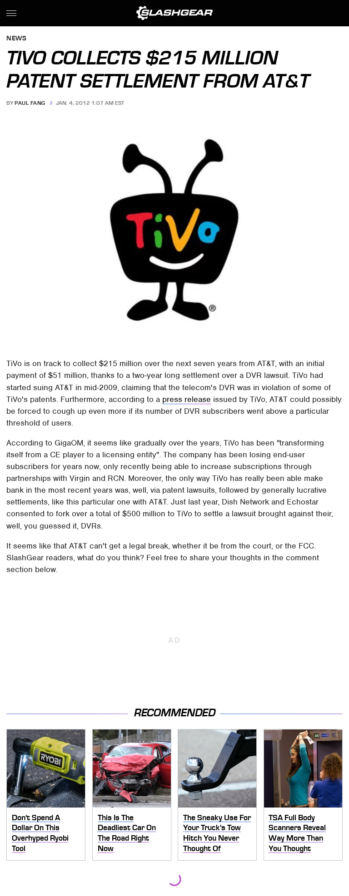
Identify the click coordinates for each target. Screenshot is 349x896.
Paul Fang (30, 103)
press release (186, 399)
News (16, 39)
